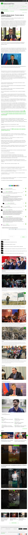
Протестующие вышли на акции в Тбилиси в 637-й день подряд (11, 323)
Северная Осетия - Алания (19, 7)
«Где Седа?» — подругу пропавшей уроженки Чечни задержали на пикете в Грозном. (13, 488)
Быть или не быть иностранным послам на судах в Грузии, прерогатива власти (14, 253)
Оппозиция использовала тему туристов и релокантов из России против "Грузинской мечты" (14, 341)
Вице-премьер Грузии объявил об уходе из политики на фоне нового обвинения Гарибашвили (13, 270)
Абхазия (2, 5)
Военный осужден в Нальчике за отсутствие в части (19, 420)
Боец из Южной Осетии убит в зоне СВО (7, 422)
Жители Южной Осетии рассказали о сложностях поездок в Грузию (11, 305)
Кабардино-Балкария (11, 6)
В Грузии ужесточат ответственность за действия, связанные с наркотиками (13, 246)
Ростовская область (13, 7)
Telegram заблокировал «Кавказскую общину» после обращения (14, 519)
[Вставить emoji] (15, 229)
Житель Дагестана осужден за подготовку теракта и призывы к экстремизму (20, 426)
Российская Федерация (8, 7)
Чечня (7, 8)
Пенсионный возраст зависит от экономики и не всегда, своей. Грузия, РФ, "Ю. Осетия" (15, 248)
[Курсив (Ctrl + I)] (11, 229)
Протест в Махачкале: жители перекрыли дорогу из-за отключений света (11, 509)
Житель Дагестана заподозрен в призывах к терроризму (19, 423)
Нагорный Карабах (3, 7)
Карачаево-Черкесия (19, 6)
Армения (13, 5)
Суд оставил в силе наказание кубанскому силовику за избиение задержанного (20, 441)
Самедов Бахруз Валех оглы (6, 414)
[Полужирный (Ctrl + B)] (9, 229)
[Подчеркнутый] (12, 229)
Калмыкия (15, 6)
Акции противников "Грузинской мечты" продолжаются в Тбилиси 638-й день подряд (14, 288)
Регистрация (11, 236)
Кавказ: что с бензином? (5, 9)
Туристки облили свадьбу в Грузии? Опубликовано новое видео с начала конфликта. (5, 519)
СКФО (23, 7)
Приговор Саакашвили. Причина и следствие (9, 244)
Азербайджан (9, 5)
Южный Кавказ (14, 8)
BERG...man (7, 188)
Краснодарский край (24, 6)
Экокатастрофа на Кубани (23, 9)
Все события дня (25, 428)
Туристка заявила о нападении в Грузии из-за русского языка (22, 519)
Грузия (2, 6)
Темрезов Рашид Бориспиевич (6, 381)
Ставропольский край (3, 8)
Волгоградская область (22, 5)
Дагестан (4, 6)
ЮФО (16, 8)
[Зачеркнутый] (14, 229)
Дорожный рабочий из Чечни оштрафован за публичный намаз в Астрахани (7, 441)
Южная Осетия (10, 8)
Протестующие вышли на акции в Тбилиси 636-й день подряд (10, 359)
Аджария (4, 5)
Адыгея (7, 5)
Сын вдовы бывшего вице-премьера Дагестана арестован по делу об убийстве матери (7, 426)
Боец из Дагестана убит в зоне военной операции (7, 420)
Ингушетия (7, 6)
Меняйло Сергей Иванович (6, 398)
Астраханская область (16, 5)
